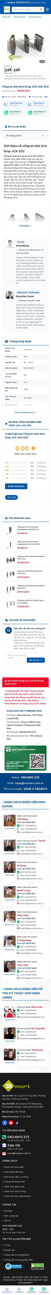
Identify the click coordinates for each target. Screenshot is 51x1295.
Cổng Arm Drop (35, 17)
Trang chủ (6, 17)
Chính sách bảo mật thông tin (17, 1196)
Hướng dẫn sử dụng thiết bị (16, 1255)
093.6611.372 (30, 777)
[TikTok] (17, 1122)
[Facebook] (4, 1122)
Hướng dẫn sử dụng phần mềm (18, 1260)
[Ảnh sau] (42, 43)
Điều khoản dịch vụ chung (16, 1177)
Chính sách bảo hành (14, 1167)
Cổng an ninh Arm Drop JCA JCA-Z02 (23, 156)
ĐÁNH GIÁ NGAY (16, 486)
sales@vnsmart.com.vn (29, 783)
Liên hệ (7, 1220)
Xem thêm (24, 226)
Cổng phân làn (19, 17)
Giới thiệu (8, 1211)
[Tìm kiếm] (41, 9)
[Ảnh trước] (8, 43)
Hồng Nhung (22, 245)
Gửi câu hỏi (34, 660)
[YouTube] (10, 1122)
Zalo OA (13, 1145)
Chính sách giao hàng (14, 1186)
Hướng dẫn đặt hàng (13, 1172)
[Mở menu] (47, 9)
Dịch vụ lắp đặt (11, 1216)
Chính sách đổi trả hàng (15, 1191)
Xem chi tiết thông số (24, 412)
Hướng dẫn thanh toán (14, 1181)
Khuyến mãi (9, 1250)
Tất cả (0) (11, 497)
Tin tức (7, 1245)
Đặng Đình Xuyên (25, 296)
